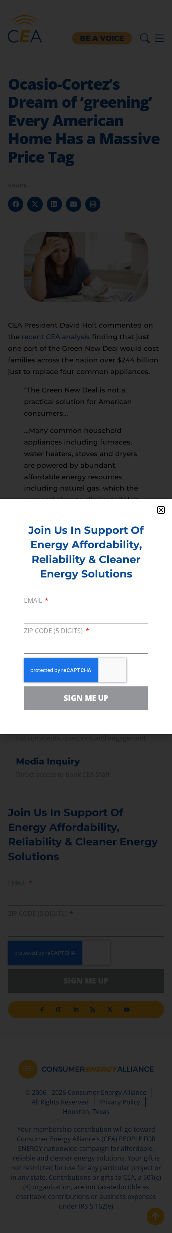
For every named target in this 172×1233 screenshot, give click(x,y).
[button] (161, 510)
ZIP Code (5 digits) (54, 631)
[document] (86, 616)
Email (34, 601)
